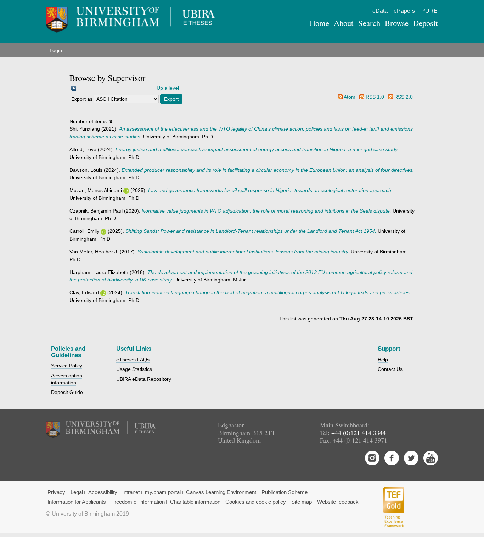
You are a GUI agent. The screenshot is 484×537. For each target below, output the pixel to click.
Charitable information (195, 502)
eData (380, 11)
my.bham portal (163, 492)
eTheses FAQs (133, 359)
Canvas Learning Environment (221, 492)
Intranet (131, 492)
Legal (77, 492)
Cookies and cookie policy (255, 502)
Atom (349, 97)
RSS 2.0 (403, 97)
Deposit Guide (67, 392)
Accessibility (102, 492)
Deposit (425, 22)
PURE (429, 11)
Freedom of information (138, 502)
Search (369, 22)
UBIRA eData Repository (143, 379)
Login (56, 50)
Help (383, 359)
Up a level (168, 88)
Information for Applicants (76, 502)
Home (319, 22)
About (343, 22)
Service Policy (66, 365)
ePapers (404, 11)
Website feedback (338, 502)
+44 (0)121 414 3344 (358, 432)
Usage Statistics (134, 369)
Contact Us (390, 369)
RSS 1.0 (375, 97)
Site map (301, 502)
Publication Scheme (284, 492)
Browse (397, 22)
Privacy (56, 492)
